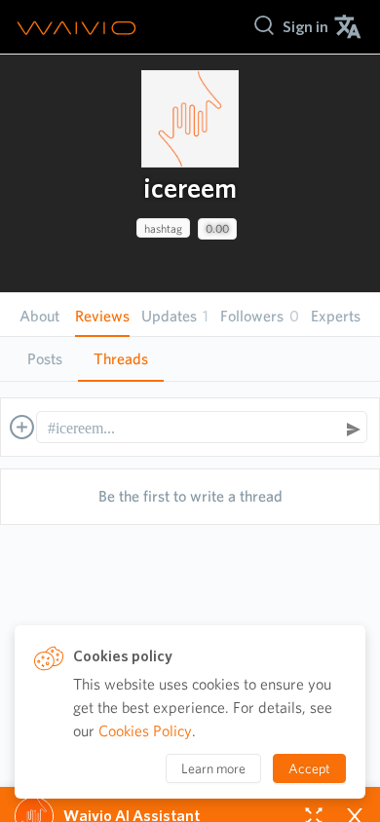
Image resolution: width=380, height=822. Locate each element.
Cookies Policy (145, 731)
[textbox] (192, 428)
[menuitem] (305, 27)
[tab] (45, 359)
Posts (44, 359)
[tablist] (190, 359)
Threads (121, 359)
